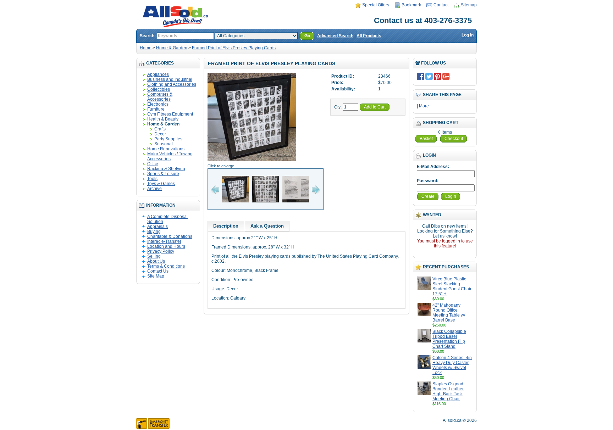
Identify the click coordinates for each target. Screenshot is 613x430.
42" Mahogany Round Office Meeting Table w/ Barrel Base (448, 313)
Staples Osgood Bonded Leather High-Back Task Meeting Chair (448, 391)
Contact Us (158, 271)
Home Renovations (165, 148)
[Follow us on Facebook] (420, 76)
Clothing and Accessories (171, 84)
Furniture (156, 109)
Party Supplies (168, 138)
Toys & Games (161, 183)
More (424, 106)
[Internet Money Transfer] (153, 427)
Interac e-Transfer (164, 241)
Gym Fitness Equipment (170, 114)
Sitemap (469, 4)
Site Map (155, 276)
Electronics (158, 104)
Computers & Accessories (159, 97)
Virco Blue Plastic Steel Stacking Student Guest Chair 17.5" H (451, 286)
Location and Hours (166, 246)
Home (145, 47)
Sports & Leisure (163, 173)
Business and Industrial (169, 79)
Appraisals (157, 226)
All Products (369, 35)
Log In (468, 35)
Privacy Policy (160, 251)
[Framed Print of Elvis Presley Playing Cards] (252, 160)
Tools (152, 178)
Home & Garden (171, 47)
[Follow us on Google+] (446, 76)
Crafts (160, 129)
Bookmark (411, 4)
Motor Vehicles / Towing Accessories (170, 156)
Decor (160, 134)
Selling (154, 256)
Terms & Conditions (166, 266)
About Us (156, 261)
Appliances (158, 74)
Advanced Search (335, 35)
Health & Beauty (162, 119)
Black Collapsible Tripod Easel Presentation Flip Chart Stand (449, 339)
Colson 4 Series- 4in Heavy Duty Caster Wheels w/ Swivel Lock (452, 365)
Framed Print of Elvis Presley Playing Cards (234, 47)
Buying (154, 231)
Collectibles (158, 89)
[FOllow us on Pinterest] (437, 76)
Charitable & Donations (169, 236)
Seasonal (163, 143)
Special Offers (375, 4)
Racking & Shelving (166, 168)
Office (152, 163)
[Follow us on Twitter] (429, 76)
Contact (440, 4)
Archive (154, 188)
